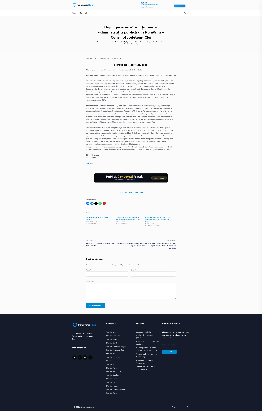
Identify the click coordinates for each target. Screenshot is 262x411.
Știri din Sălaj (111, 364)
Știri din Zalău (111, 393)
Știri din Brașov (112, 386)
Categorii (83, 13)
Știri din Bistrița (112, 339)
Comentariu (90, 281)
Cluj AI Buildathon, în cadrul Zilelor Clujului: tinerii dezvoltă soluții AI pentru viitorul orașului (158, 219)
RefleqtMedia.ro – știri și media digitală (145, 368)
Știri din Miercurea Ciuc (115, 350)
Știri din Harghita (112, 375)
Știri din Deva (111, 354)
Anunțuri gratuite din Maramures (131, 192)
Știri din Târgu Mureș (114, 357)
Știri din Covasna (112, 379)
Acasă (74, 13)
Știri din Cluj (117, 58)
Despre (174, 407)
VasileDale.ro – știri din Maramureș (145, 362)
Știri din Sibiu (111, 361)
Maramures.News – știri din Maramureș (146, 355)
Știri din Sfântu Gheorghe (116, 347)
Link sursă (90, 163)
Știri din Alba (111, 332)
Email (133, 270)
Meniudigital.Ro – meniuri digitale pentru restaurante (146, 349)
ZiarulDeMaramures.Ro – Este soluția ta (147, 343)
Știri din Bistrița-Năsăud (115, 390)
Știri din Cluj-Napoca (114, 343)
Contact (184, 407)
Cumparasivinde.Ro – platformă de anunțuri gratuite (144, 335)
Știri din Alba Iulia (113, 336)
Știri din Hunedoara (113, 372)
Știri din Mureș (111, 368)
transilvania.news (87, 407)
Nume (88, 270)
